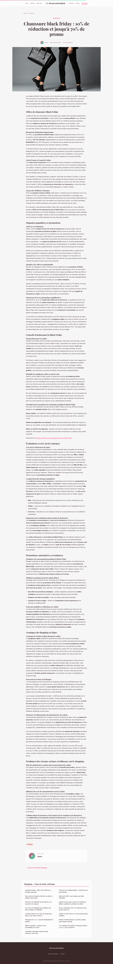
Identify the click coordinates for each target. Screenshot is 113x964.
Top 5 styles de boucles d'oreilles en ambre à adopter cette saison (39, 897)
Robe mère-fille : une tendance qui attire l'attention (71, 897)
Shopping (84, 3)
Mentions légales (53, 954)
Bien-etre (39, 3)
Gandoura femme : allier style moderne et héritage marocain (38, 891)
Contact (62, 954)
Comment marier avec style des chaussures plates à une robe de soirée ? (38, 914)
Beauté (32, 3)
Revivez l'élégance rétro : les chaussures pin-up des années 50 (73, 909)
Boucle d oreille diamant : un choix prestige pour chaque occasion (72, 920)
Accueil (25, 13)
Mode (78, 3)
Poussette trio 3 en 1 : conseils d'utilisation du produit (39, 920)
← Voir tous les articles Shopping (36, 868)
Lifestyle (71, 3)
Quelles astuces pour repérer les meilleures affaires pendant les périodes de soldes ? (72, 903)
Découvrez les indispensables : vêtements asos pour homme (73, 891)
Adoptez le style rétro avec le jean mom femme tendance (73, 914)
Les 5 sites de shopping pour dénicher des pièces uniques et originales (38, 909)
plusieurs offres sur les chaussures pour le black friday (54, 438)
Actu (27, 3)
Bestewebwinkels (55, 3)
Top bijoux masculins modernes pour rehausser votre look (36, 932)
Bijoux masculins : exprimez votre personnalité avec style (35, 926)
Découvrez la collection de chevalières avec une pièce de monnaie (38, 903)
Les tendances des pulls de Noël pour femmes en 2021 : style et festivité (73, 926)
